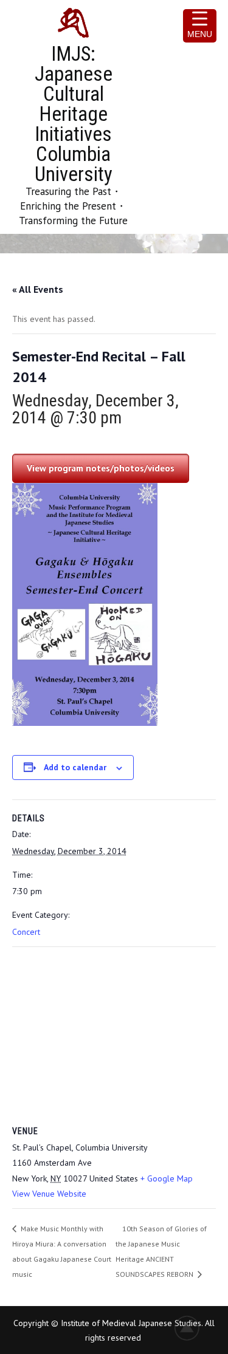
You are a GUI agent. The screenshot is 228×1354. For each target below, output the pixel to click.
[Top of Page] (193, 1328)
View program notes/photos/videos (100, 468)
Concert (26, 931)
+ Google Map (166, 1178)
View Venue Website (49, 1193)
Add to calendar (75, 767)
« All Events (37, 289)
